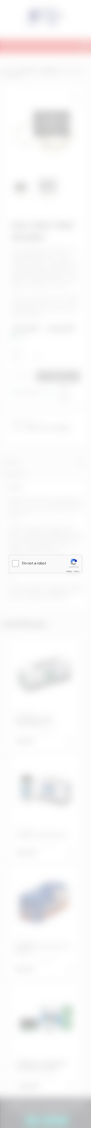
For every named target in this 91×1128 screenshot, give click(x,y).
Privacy (69, 571)
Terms (76, 571)
